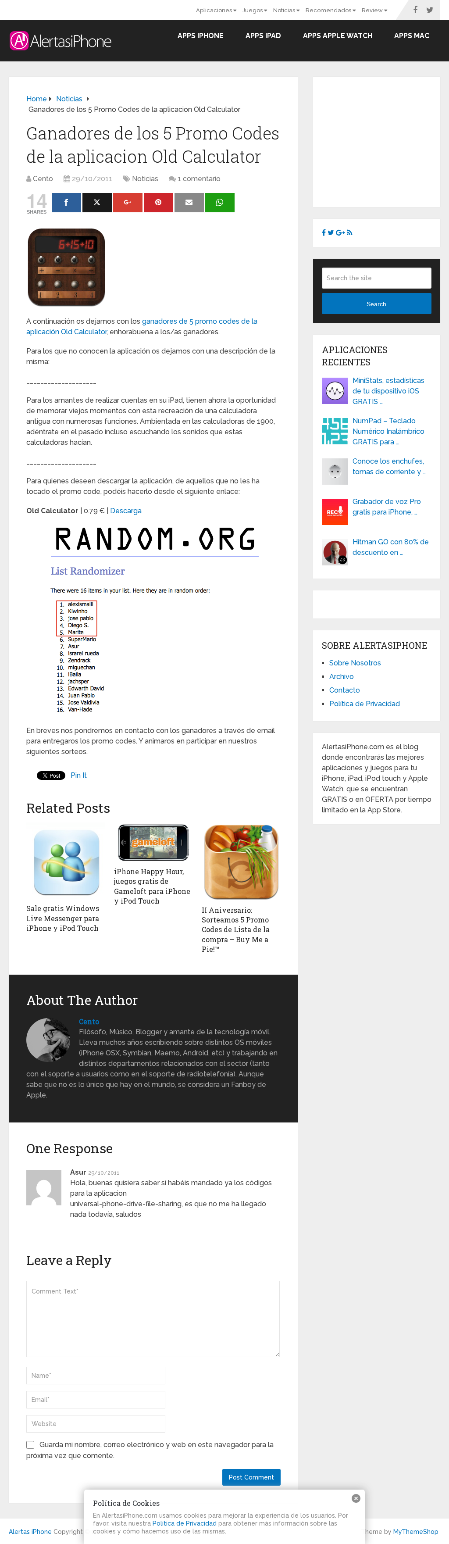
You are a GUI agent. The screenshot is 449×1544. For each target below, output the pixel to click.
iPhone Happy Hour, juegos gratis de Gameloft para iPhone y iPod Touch (152, 886)
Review (373, 10)
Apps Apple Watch (337, 36)
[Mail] (189, 202)
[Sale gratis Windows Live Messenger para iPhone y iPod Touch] (65, 861)
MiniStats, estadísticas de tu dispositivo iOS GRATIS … (388, 391)
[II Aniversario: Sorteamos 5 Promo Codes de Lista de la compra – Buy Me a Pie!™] (241, 861)
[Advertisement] (385, 140)
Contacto (344, 690)
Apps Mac (411, 36)
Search (376, 303)
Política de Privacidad (364, 704)
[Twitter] (97, 202)
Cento (43, 179)
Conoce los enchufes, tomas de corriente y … (389, 466)
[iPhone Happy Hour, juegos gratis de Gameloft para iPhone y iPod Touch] (153, 842)
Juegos (253, 10)
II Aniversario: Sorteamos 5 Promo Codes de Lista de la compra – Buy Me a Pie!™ (236, 929)
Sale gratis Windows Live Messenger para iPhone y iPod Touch (62, 918)
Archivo (341, 676)
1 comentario (199, 179)
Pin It (79, 775)
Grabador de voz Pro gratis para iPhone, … (387, 506)
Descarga (126, 511)
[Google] (128, 202)
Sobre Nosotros (355, 663)
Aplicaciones (214, 10)
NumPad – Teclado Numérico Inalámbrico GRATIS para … (388, 431)
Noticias (284, 10)
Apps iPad (263, 36)
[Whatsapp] (220, 202)
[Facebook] (66, 202)
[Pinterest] (158, 202)
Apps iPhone (201, 36)
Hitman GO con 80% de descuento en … (391, 547)
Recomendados (329, 10)
